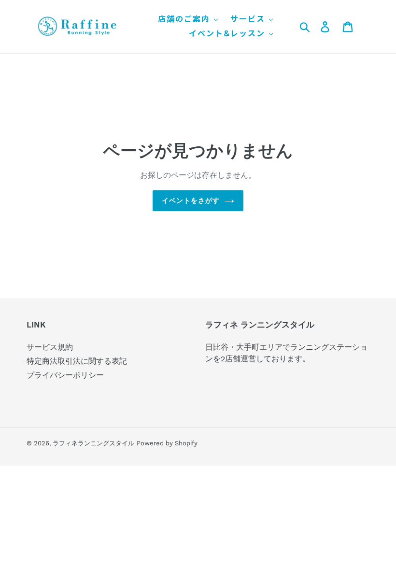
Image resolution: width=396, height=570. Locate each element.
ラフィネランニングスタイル (93, 443)
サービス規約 (50, 347)
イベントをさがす (191, 200)
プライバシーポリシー (65, 375)
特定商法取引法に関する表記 (77, 361)
